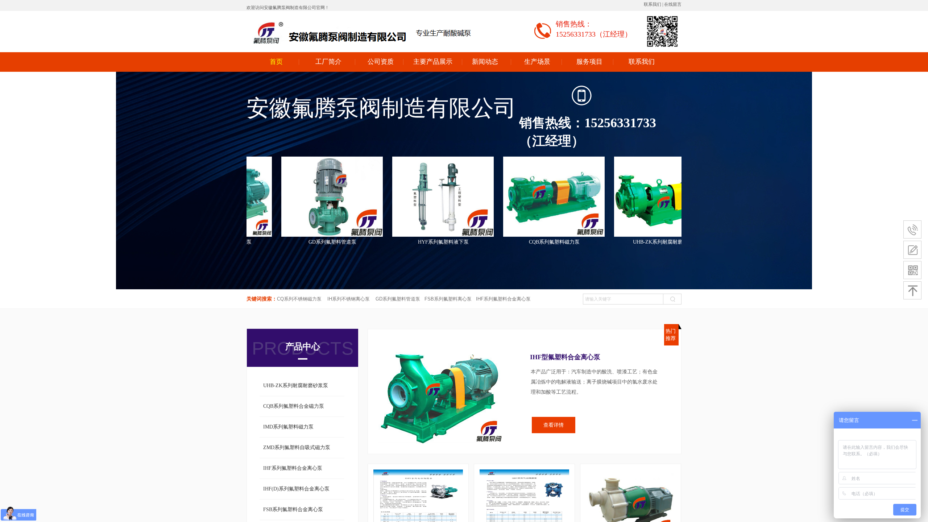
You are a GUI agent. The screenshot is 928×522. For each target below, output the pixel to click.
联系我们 (642, 61)
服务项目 (589, 61)
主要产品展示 (432, 61)
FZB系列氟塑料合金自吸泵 (248, 242)
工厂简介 (328, 61)
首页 (276, 61)
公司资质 (381, 61)
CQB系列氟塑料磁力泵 (580, 242)
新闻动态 (485, 61)
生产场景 (537, 61)
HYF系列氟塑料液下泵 (469, 242)
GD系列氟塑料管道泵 (359, 242)
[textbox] (623, 299)
